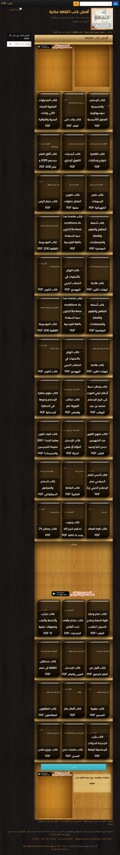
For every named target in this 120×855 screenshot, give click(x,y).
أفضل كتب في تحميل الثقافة (94, 821)
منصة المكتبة (96, 839)
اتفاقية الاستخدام (65, 839)
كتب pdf (45, 839)
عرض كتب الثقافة (22, 44)
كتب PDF (6, 3)
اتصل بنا (52, 839)
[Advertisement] (48, 69)
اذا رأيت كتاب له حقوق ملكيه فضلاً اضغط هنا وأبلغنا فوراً (45, 846)
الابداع (109, 32)
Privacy (35, 839)
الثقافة (110, 821)
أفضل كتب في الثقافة (61, 32)
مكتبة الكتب (107, 839)
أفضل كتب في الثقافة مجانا (71, 821)
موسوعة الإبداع (57, 849)
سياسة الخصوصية (82, 839)
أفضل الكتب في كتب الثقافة (20, 37)
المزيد (73, 767)
